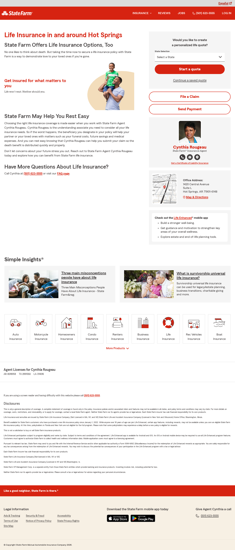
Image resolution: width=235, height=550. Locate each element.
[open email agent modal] (190, 157)
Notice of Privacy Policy (38, 521)
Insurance (141, 13)
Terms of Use (11, 521)
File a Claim (189, 97)
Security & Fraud (35, 515)
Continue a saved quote (190, 80)
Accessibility (64, 515)
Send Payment (190, 109)
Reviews (164, 13)
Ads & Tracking (12, 515)
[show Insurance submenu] (150, 13)
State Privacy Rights (68, 521)
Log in (226, 13)
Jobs (181, 13)
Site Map (8, 526)
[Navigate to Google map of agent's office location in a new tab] (197, 157)
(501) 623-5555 (205, 13)
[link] (17, 13)
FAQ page (63, 173)
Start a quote (189, 69)
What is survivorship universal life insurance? (201, 276)
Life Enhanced (183, 217)
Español (223, 3)
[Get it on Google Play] (143, 518)
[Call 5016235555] (182, 157)
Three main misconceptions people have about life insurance (83, 277)
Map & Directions (197, 197)
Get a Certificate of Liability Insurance (189, 163)
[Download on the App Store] (118, 518)
